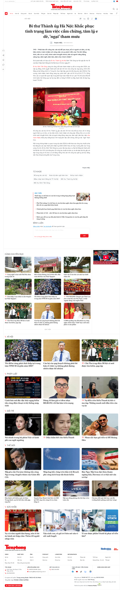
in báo (88, 18)
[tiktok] (82, 572)
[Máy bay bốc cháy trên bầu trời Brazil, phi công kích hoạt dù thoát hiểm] (61, 459)
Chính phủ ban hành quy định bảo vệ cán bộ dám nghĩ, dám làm (59, 209)
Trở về (3, 69)
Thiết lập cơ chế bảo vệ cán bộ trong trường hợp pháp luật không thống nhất (55, 197)
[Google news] (91, 571)
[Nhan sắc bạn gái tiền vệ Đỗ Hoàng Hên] (100, 424)
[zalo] (86, 571)
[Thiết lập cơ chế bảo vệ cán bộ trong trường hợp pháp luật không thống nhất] (83, 197)
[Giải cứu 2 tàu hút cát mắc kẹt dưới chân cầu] (77, 265)
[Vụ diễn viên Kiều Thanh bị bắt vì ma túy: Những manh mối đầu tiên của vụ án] (100, 387)
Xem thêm (116, 13)
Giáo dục (92, 13)
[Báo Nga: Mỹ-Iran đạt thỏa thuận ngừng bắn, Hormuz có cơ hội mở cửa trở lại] (100, 459)
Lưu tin (3, 60)
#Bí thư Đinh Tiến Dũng (42, 183)
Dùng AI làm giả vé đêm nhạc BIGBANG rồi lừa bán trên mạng (58, 401)
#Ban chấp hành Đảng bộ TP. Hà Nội (46, 179)
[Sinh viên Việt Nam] (106, 549)
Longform (58, 554)
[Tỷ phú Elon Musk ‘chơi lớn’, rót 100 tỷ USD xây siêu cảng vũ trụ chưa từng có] (47, 488)
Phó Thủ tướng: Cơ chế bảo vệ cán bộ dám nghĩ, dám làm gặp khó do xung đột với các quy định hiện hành (62, 204)
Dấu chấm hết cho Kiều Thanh (60, 437)
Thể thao (62, 13)
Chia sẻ (3, 55)
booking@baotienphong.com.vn (37, 571)
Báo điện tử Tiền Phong (61, 7)
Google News (96, 18)
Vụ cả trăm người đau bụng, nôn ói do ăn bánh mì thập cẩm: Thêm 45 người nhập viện (22, 536)
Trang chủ (6, 13)
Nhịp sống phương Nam (23, 563)
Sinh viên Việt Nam (65, 1)
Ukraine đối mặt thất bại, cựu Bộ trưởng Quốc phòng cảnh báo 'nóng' (104, 499)
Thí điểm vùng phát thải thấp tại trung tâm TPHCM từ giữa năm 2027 (47, 297)
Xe (75, 13)
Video (111, 13)
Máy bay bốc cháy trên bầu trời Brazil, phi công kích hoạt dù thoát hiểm (61, 473)
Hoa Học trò (77, 1)
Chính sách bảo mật (103, 567)
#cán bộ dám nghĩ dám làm (58, 175)
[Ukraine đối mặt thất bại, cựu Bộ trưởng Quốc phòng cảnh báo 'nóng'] (105, 488)
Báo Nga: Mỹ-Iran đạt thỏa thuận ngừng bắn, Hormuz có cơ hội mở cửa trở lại (99, 474)
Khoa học (98, 13)
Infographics (72, 554)
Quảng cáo (94, 1)
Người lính (70, 13)
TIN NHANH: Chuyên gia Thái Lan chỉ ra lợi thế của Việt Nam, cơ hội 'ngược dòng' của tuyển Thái (77, 298)
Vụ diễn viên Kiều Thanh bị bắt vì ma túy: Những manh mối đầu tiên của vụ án (99, 403)
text (84, 18)
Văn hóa (80, 13)
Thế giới (43, 13)
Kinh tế (17, 13)
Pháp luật (55, 13)
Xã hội (11, 13)
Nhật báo (20, 554)
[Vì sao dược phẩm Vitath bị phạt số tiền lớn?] (100, 520)
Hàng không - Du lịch (98, 560)
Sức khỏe (36, 13)
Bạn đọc (82, 560)
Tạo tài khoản (47, 226)
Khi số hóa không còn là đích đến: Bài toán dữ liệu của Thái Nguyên (47, 275)
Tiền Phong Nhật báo (52, 1)
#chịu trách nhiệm (76, 175)
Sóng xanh (24, 13)
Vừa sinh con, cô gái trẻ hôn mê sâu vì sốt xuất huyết (60, 534)
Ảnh (31, 554)
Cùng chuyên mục (14, 254)
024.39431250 (11, 573)
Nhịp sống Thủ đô (9, 563)
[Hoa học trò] (116, 549)
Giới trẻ (49, 13)
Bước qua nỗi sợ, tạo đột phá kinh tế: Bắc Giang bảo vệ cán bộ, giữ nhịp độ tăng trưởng (62, 218)
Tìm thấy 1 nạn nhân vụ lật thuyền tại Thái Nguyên (18, 297)
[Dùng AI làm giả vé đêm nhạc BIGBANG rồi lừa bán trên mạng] (61, 387)
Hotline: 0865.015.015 (37, 1)
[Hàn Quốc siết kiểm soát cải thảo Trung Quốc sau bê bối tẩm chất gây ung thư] (18, 488)
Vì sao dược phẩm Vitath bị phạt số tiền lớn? (100, 534)
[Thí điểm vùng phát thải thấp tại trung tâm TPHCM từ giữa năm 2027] (47, 287)
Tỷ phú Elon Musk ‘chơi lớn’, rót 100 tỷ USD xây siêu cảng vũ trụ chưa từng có (46, 500)
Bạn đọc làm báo (14, 585)
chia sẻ (80, 18)
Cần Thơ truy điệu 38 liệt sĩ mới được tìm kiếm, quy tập (17, 321)
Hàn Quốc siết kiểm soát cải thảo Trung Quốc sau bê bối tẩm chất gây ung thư (17, 500)
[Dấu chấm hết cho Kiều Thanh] (61, 424)
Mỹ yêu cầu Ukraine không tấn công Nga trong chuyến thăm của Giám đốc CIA (22, 474)
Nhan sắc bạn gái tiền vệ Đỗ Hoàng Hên (99, 438)
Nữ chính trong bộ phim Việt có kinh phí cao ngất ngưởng (22, 438)
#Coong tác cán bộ (40, 175)
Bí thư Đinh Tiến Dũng (40, 66)
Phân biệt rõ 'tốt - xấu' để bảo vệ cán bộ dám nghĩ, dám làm (57, 213)
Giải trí (86, 13)
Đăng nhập (36, 226)
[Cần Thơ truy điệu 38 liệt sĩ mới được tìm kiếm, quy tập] (18, 311)
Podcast (45, 554)
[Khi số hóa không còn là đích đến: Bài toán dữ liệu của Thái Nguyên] (47, 265)
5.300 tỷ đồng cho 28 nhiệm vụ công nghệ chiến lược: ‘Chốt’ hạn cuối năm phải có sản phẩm (76, 322)
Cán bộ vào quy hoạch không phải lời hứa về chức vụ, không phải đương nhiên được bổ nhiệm (47, 322)
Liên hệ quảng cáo (33, 567)
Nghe (3, 50)
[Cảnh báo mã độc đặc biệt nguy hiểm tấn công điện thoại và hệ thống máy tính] (23, 387)
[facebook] (114, 1)
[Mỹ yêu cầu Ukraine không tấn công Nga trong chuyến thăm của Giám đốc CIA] (23, 459)
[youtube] (117, 1)
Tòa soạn (86, 1)
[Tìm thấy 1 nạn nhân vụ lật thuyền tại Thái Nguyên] (18, 287)
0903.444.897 (55, 569)
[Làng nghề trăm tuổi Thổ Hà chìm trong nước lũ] (18, 265)
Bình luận (3, 64)
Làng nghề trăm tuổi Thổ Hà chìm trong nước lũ (18, 275)
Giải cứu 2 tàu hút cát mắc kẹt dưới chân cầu (76, 275)
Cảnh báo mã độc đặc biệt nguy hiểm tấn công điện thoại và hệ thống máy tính (22, 403)
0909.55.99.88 (33, 569)
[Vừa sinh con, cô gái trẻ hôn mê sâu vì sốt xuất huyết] (61, 520)
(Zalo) (39, 569)
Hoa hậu (105, 13)
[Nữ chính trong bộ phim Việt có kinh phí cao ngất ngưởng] (23, 424)
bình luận (92, 18)
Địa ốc (30, 13)
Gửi (84, 236)
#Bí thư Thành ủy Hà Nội (69, 179)
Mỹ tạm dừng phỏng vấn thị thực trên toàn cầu (76, 499)
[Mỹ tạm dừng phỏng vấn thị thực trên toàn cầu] (76, 488)
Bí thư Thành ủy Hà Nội (58, 60)
